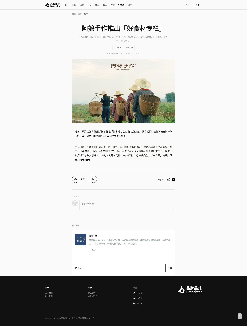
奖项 (130, 4)
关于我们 (49, 293)
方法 (89, 4)
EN (187, 4)
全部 (170, 268)
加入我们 (49, 296)
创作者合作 (92, 296)
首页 (66, 4)
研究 (74, 4)
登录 (197, 5)
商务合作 (92, 293)
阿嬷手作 (129, 48)
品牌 (105, 4)
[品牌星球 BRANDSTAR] (52, 5)
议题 (82, 4)
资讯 (80, 13)
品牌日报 (117, 48)
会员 (97, 4)
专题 (113, 4)
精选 (122, 4)
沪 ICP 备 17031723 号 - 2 (81, 318)
